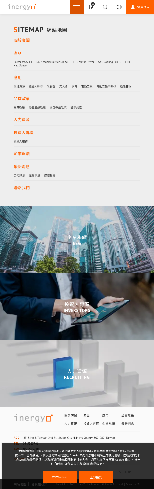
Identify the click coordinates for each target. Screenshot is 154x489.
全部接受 (96, 477)
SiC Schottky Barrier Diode (52, 62)
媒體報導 (49, 175)
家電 (74, 86)
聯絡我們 (22, 187)
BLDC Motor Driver (83, 62)
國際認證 (76, 107)
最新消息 (22, 166)
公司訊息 (19, 175)
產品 (18, 53)
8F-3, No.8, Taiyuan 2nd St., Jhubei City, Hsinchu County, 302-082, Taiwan (69, 438)
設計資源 (19, 86)
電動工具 (86, 86)
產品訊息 (34, 175)
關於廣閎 (22, 40)
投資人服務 (21, 141)
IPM (127, 62)
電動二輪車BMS (106, 86)
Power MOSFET (23, 62)
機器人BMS (36, 86)
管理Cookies (60, 477)
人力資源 (22, 119)
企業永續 (22, 153)
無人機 (63, 86)
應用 (18, 77)
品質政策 (22, 98)
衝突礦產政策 (58, 107)
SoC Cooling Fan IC (109, 62)
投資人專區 (24, 132)
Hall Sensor (21, 65)
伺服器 (51, 86)
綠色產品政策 (37, 107)
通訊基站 (125, 86)
